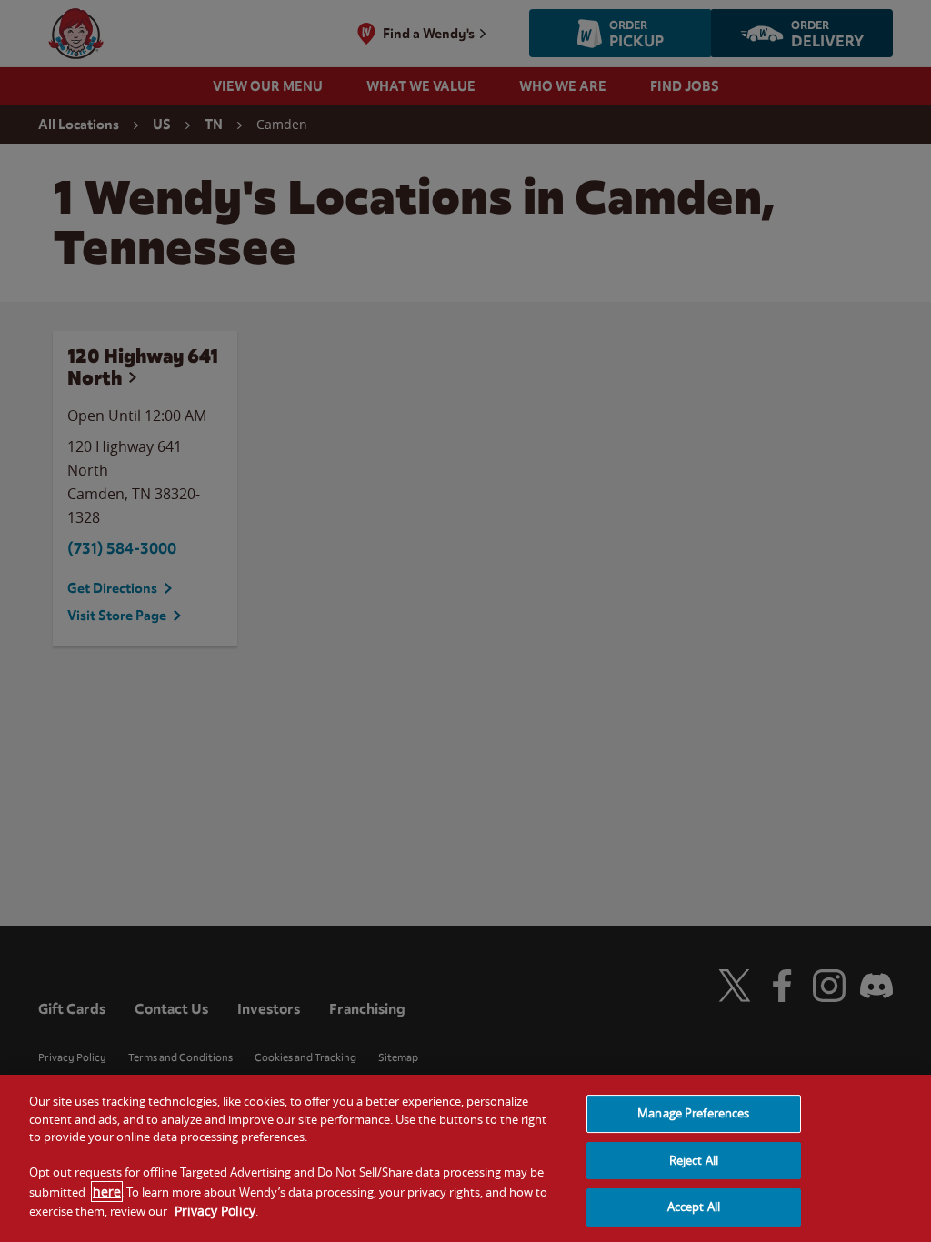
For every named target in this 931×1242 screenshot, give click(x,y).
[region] (465, 1158)
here (107, 1191)
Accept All (693, 1206)
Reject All (693, 1160)
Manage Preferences (693, 1113)
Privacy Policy (215, 1210)
